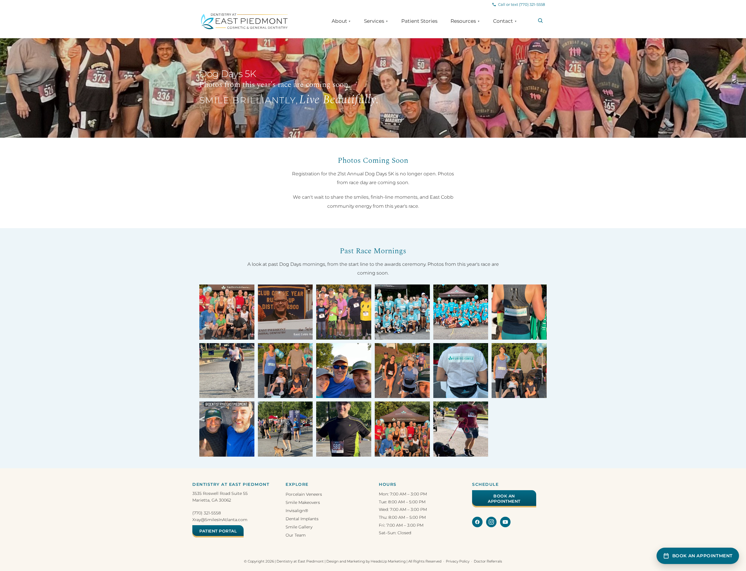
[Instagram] (491, 522)
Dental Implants (302, 518)
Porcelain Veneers (304, 494)
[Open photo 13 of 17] (226, 429)
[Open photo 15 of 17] (343, 429)
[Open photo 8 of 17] (285, 370)
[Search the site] (540, 20)
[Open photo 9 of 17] (343, 370)
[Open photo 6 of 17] (519, 312)
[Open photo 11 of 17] (460, 370)
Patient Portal (218, 531)
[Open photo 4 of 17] (402, 312)
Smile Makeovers (303, 502)
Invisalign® (297, 510)
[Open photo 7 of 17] (226, 370)
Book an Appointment (504, 498)
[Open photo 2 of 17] (285, 312)
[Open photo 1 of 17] (226, 312)
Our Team (296, 535)
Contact (505, 21)
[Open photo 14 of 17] (285, 429)
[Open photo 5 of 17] (460, 312)
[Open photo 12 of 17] (519, 370)
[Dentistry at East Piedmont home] (244, 21)
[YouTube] (505, 522)
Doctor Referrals (488, 561)
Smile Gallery (299, 527)
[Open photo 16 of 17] (402, 429)
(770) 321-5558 (206, 513)
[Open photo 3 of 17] (343, 312)
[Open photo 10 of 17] (402, 370)
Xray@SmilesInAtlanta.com (219, 519)
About (341, 21)
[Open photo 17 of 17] (460, 429)
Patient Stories (419, 21)
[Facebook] (477, 522)
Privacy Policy (457, 561)
